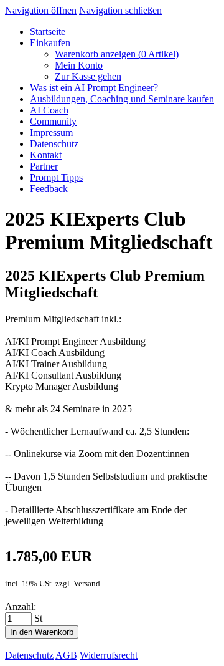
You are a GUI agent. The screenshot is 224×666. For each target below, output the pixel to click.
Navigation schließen (120, 10)
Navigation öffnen (41, 10)
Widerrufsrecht (109, 655)
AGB (66, 655)
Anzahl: (20, 606)
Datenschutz (29, 655)
